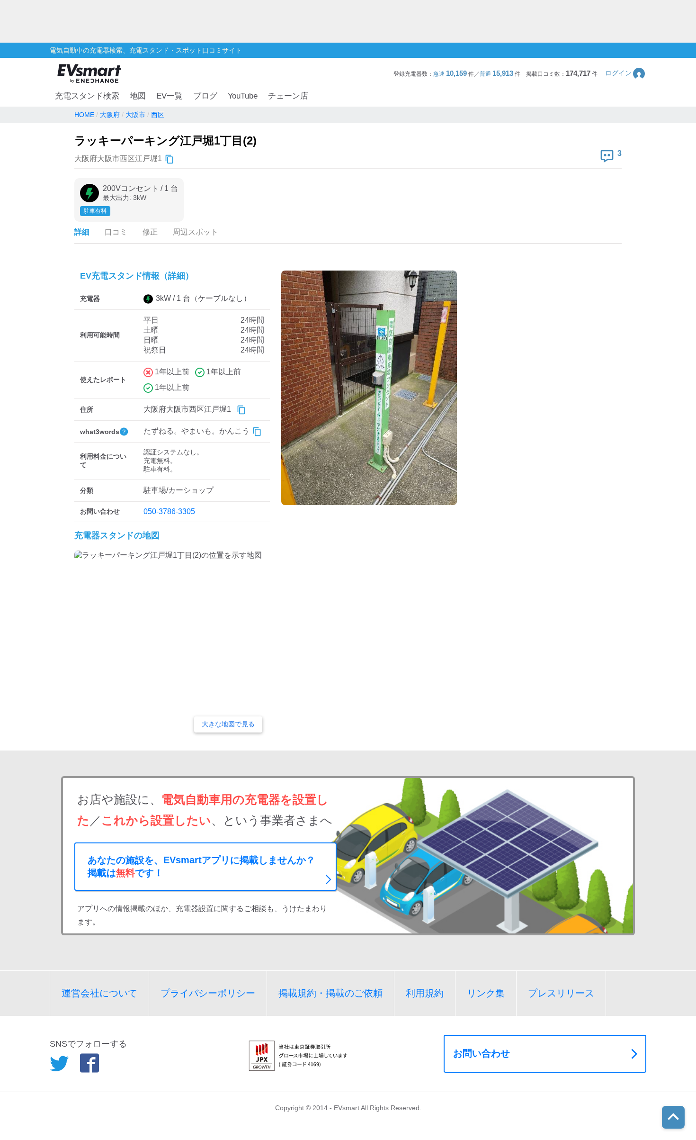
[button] (625, 73)
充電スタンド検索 (87, 95)
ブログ (205, 95)
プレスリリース (561, 993)
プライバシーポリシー (208, 993)
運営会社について (99, 993)
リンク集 (486, 993)
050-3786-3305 (169, 511)
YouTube (243, 95)
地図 (138, 95)
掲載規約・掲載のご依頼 (330, 993)
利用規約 (425, 993)
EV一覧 (169, 95)
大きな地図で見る (228, 724)
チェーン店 (288, 95)
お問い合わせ (481, 1053)
